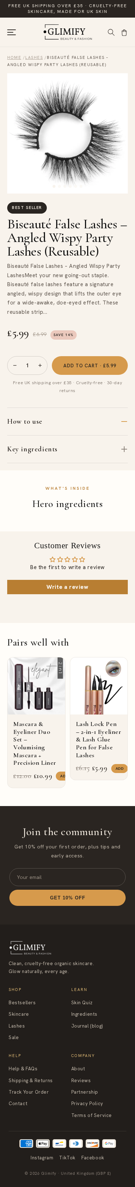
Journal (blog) (87, 1026)
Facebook (92, 1158)
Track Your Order (29, 1092)
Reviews (81, 1080)
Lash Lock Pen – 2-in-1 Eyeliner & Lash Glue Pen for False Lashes (98, 739)
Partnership (85, 1092)
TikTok (67, 1158)
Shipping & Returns (31, 1080)
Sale (14, 1037)
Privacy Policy (87, 1103)
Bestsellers (22, 1003)
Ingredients (84, 1014)
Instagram (42, 1158)
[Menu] (11, 32)
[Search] (111, 32)
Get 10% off (67, 897)
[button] (124, 32)
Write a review (67, 587)
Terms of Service (91, 1115)
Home (14, 57)
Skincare (19, 1014)
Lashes (34, 57)
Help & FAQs (23, 1069)
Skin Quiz (82, 1003)
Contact (18, 1103)
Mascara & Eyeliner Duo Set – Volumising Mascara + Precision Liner (34, 743)
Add (64, 776)
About (78, 1069)
